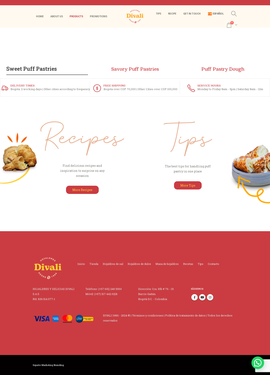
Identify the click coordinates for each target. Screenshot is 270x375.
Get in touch (192, 13)
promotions (98, 16)
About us (56, 16)
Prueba (37, 334)
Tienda (93, 264)
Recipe (172, 13)
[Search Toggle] (234, 13)
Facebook (194, 297)
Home (39, 16)
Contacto (213, 264)
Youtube (202, 297)
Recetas (188, 264)
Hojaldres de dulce (139, 264)
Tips (158, 13)
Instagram (210, 297)
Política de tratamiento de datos (185, 315)
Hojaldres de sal (113, 264)
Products (76, 16)
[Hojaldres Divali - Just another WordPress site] (135, 16)
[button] (257, 362)
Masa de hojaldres (167, 264)
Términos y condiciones (147, 315)
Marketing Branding (52, 365)
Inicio (81, 264)
